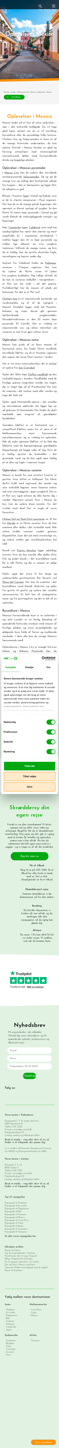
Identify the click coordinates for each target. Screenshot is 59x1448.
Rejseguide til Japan (14, 1226)
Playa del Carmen (13, 582)
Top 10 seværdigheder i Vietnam (20, 1253)
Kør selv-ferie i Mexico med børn (20, 1265)
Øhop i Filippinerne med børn (18, 1259)
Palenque (50, 263)
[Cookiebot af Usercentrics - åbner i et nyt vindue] (42, 658)
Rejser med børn (12, 1250)
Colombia (10, 1349)
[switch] (50, 731)
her (30, 873)
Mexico (33, 92)
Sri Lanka (10, 1312)
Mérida (11, 523)
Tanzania (35, 1340)
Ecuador (10, 1352)
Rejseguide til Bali (13, 1211)
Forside (6, 92)
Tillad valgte (29, 776)
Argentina (11, 1340)
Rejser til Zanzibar (13, 1270)
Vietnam (10, 1321)
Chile (8, 1346)
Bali (8, 1318)
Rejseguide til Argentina (16, 1229)
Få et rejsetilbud (43, 1442)
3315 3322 (17, 1127)
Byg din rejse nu (29, 856)
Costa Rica (36, 1309)
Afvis (29, 786)
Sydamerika (11, 1335)
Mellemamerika (23, 92)
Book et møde (12, 1140)
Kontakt (47, 9)
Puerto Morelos (26, 550)
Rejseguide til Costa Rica (17, 1220)
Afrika (33, 1335)
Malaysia (10, 1324)
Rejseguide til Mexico (15, 1217)
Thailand (10, 1309)
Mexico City (12, 173)
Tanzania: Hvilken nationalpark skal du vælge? (26, 1267)
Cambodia (11, 1327)
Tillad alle (29, 766)
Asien (8, 1304)
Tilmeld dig (29, 1076)
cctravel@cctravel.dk (22, 1129)
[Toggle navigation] (53, 7)
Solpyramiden (31, 177)
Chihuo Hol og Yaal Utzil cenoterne (23, 519)
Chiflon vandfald (38, 374)
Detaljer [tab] (29, 667)
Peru (8, 1355)
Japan (9, 1329)
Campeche (14, 227)
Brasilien (10, 1343)
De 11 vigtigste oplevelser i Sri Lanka (22, 1262)
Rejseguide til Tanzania (15, 1232)
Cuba (33, 1312)
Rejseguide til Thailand (15, 1203)
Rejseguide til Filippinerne (17, 1209)
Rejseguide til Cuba (14, 1223)
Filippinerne (11, 1315)
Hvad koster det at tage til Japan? (21, 1256)
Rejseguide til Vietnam (15, 1214)
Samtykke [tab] (10, 667)
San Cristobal (27, 368)
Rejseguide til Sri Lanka (16, 1206)
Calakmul (34, 227)
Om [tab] (48, 667)
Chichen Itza (9, 299)
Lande (13, 92)
